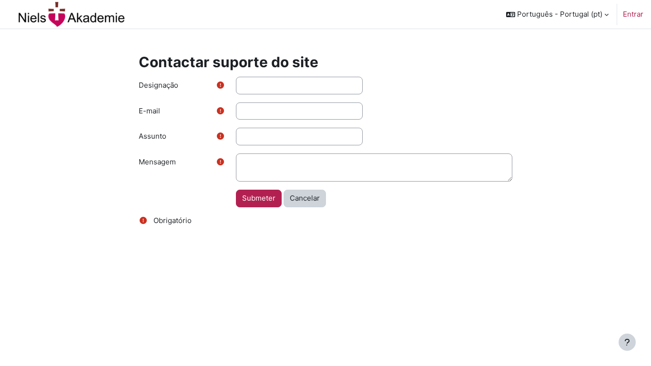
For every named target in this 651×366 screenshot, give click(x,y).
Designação (158, 85)
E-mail (149, 110)
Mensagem (157, 161)
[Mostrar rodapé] (627, 342)
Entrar (633, 14)
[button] (557, 14)
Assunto (152, 136)
